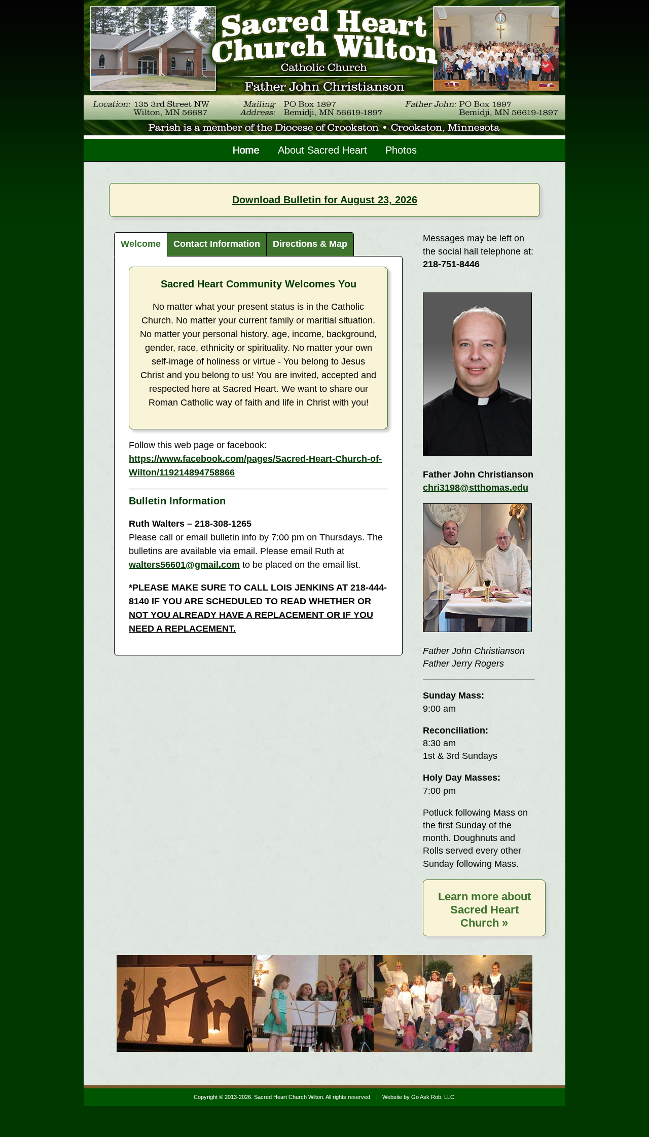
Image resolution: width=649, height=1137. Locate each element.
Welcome (141, 244)
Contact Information (216, 244)
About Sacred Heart (322, 150)
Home (246, 150)
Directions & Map (310, 244)
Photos (401, 150)
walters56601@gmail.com (184, 565)
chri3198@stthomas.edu (475, 488)
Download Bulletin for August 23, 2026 (324, 199)
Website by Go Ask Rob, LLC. (419, 1097)
